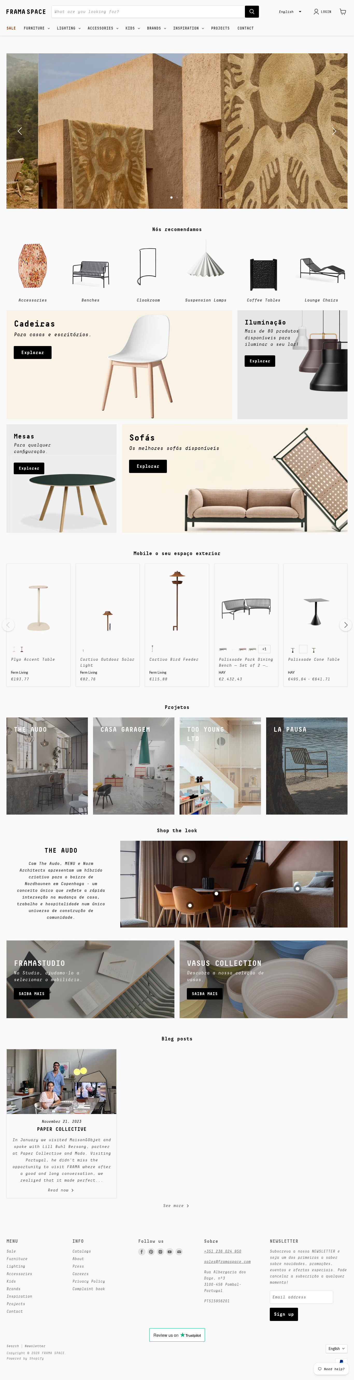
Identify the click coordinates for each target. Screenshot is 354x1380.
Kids (131, 28)
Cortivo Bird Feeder (174, 659)
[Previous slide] (21, 131)
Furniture (35, 28)
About (78, 1258)
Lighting (67, 28)
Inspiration (187, 28)
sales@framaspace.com (227, 1261)
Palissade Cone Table (314, 659)
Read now (59, 1190)
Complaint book (88, 1288)
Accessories (102, 28)
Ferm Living (19, 672)
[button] (289, 11)
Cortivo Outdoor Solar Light (107, 662)
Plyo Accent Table (33, 659)
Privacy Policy (88, 1281)
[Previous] (8, 625)
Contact (245, 28)
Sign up (284, 1314)
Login (326, 12)
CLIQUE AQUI (177, 144)
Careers (80, 1273)
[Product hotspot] (185, 859)
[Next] (345, 625)
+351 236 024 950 (222, 1251)
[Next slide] (333, 131)
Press (78, 1266)
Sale (11, 28)
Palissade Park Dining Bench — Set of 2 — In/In (246, 662)
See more (174, 1205)
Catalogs (81, 1251)
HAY (222, 672)
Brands (155, 28)
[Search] (252, 12)
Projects (220, 28)
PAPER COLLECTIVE (62, 1129)
